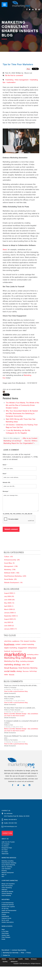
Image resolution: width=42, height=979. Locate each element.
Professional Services (8, 904)
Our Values (5, 851)
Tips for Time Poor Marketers (18, 64)
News (3, 929)
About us (5, 839)
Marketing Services (9, 857)
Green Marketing (6, 895)
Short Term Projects (7, 885)
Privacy (28, 952)
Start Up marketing (7, 866)
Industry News (5, 935)
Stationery (4, 889)
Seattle (20, 959)
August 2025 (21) (10, 619)
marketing (9, 80)
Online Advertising (7, 887)
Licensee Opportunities (19, 950)
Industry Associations (8, 922)
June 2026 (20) (9, 600)
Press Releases (6, 937)
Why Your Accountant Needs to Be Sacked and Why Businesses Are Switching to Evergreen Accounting (22, 413)
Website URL (6, 482)
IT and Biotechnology (8, 902)
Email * (5, 473)
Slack (5, 250)
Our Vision (5, 849)
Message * (6, 491)
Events (3, 939)
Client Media (5, 933)
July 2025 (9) (8, 622)
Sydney (5, 961)
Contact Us (6, 955)
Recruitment (5, 950)
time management (22, 80)
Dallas (27, 959)
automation (11, 82)
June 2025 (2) (9, 626)
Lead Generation (6, 868)
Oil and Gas (5, 908)
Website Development (10, 693)
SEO (3, 876)
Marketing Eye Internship (11, 952)
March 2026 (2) (9, 609)
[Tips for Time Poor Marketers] (21, 138)
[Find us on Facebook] (26, 10)
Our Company (5, 844)
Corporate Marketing (10, 880)
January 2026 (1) (10, 613)
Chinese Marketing (7, 893)
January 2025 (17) (10, 629)
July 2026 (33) (9, 596)
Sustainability (5, 916)
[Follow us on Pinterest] (39, 10)
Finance (4, 914)
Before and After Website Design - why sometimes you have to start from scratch (21, 715)
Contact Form (7, 833)
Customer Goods (6, 918)
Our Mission (5, 846)
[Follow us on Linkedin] (33, 10)
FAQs (22, 952)
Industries (5, 899)
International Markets (7, 891)
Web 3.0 (4, 874)
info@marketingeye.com (10, 826)
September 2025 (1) (11, 616)
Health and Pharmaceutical (9, 910)
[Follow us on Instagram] (36, 10)
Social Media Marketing (8, 865)
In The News (5, 931)
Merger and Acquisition (8, 883)
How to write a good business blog (16, 691)
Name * (5, 464)
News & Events (7, 926)
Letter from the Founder (8, 842)
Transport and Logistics (8, 906)
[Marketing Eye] (21, 5)
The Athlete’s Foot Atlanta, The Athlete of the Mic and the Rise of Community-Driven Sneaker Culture (22, 405)
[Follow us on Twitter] (29, 10)
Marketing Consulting (7, 861)
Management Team (7, 848)
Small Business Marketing (9, 863)
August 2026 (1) (9, 593)
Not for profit (5, 920)
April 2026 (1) (8, 606)
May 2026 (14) (9, 603)
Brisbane (34, 959)
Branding (4, 870)
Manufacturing (5, 912)
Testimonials (5, 853)
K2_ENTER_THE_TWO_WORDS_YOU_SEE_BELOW (17, 514)
